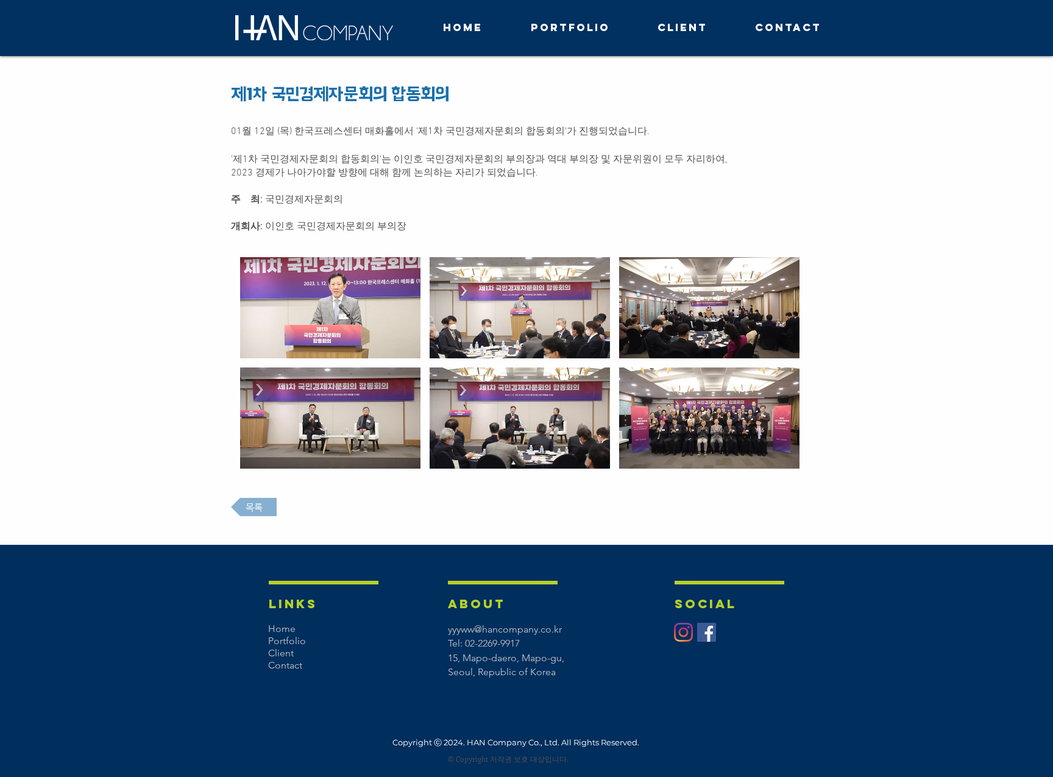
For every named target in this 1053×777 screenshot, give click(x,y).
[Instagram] (683, 632)
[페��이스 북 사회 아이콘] (706, 632)
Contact (285, 665)
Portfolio (287, 641)
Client (281, 653)
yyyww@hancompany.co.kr (505, 629)
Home (282, 628)
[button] (330, 307)
